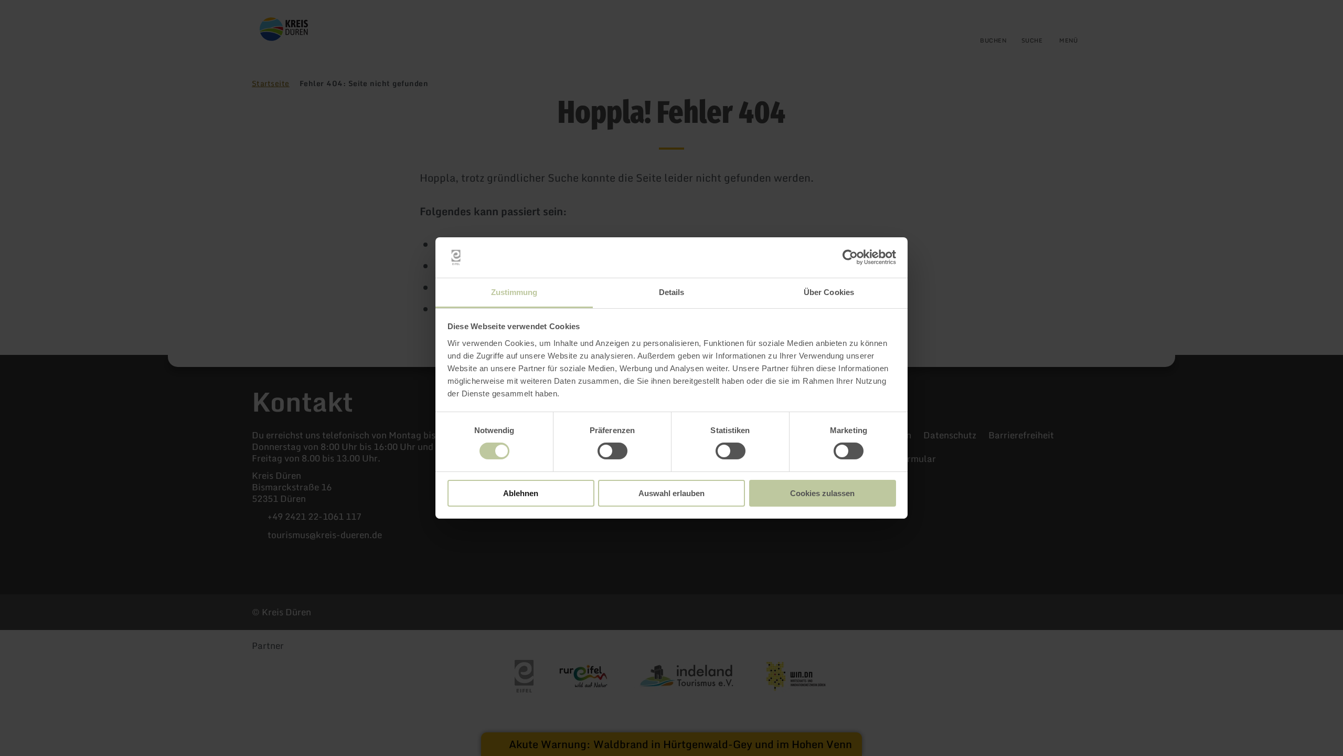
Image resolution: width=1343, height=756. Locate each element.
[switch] (612, 451)
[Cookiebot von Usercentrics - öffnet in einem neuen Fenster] (850, 257)
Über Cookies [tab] (829, 292)
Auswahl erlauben (671, 493)
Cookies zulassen (822, 493)
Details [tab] (672, 292)
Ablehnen (520, 493)
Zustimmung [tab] (514, 292)
